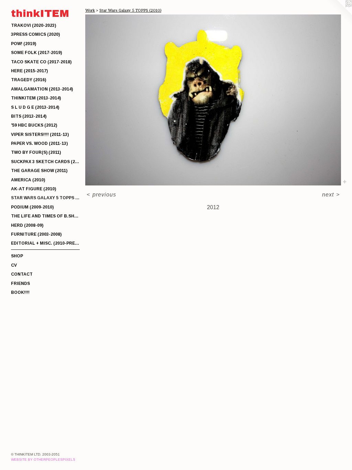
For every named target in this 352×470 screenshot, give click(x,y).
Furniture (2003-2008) (36, 234)
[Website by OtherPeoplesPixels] (338, 14)
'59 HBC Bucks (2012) (34, 125)
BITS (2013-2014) (28, 116)
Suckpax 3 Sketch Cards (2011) (45, 161)
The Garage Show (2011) (39, 170)
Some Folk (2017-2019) (36, 52)
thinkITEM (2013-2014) (36, 98)
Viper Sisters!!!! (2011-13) (40, 134)
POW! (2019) (23, 43)
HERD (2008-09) (27, 225)
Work (90, 10)
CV (14, 265)
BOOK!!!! (20, 292)
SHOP (17, 256)
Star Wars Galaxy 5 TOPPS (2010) (45, 197)
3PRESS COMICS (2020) (35, 34)
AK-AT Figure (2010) (33, 188)
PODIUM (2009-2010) (32, 207)
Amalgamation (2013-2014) (42, 89)
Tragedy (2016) (28, 79)
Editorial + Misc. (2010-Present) (45, 243)
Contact (22, 274)
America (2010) (28, 180)
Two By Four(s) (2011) (36, 152)
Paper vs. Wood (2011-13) (39, 143)
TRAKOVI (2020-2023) (33, 25)
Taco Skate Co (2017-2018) (41, 62)
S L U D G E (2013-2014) (35, 107)
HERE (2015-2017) (29, 70)
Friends (20, 283)
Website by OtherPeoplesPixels (43, 459)
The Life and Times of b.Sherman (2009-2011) (45, 216)
